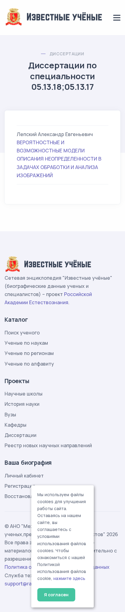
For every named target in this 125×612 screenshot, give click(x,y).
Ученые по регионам (29, 353)
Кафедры (15, 425)
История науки (22, 404)
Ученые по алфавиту (29, 363)
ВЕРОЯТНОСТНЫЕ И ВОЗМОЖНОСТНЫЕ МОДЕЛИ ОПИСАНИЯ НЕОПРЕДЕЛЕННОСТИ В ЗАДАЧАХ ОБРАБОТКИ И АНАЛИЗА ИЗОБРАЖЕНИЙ (59, 159)
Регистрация (20, 486)
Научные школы (23, 393)
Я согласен (56, 594)
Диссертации (66, 54)
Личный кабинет (24, 475)
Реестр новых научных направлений (48, 445)
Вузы (10, 414)
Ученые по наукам (26, 343)
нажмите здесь (69, 578)
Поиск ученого (22, 332)
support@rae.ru (23, 583)
